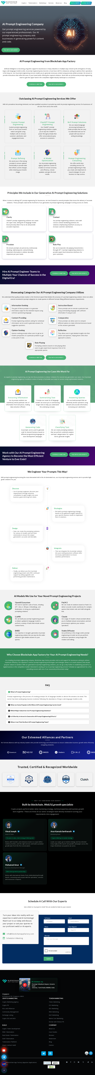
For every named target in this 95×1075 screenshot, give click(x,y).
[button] (75, 3)
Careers (51, 1045)
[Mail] (66, 1062)
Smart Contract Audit (9, 1045)
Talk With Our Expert (11, 50)
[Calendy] (51, 1053)
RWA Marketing (54, 1012)
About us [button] (58, 3)
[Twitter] (83, 1062)
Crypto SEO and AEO (9, 1018)
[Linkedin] (92, 1062)
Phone (46, 927)
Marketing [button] (42, 3)
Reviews (51, 1035)
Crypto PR (5, 1005)
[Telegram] (44, 1053)
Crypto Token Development (11, 1029)
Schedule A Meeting (14, 938)
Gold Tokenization (8, 1038)
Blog (65, 3)
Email (70, 918)
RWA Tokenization (8, 1032)
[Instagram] (74, 1062)
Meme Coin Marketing (56, 1018)
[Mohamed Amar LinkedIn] (20, 865)
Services (51, 3)
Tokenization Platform (9, 1042)
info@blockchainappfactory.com (20, 934)
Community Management (10, 1012)
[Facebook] (70, 1062)
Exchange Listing (7, 1015)
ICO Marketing (53, 1005)
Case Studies (53, 1032)
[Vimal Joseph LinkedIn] (17, 831)
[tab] (47, 692)
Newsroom (52, 1038)
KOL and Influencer (8, 1008)
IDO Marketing (53, 1008)
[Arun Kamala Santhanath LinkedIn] (73, 831)
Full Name (47, 918)
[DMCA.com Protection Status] (55, 1063)
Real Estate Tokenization (10, 1035)
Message (47, 935)
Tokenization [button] (32, 3)
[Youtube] (78, 1062)
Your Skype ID (73, 927)
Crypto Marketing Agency (10, 1002)
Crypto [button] (24, 3)
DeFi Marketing (54, 1015)
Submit (48, 959)
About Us (52, 1029)
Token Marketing (54, 1002)
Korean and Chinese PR (56, 1022)
